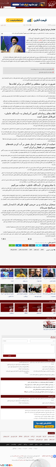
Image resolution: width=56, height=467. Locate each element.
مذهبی (7, 444)
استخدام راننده (31, 440)
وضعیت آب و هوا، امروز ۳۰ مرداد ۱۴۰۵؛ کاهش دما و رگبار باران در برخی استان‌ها (39, 410)
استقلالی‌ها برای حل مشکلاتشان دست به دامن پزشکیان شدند (41, 69)
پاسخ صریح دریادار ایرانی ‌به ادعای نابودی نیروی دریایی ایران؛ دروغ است (17, 372)
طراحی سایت (38, 436)
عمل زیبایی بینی (14, 436)
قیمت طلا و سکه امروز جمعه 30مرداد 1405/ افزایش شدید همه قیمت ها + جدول (39, 412)
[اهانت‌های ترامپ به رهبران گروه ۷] (49, 324)
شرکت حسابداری (51, 436)
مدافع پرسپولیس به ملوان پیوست (48, 367)
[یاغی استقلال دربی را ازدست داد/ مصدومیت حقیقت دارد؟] (49, 288)
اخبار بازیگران (26, 436)
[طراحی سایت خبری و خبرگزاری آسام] (54, 456)
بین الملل (25, 444)
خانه (5, 25)
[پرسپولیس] (7, 307)
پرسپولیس (11, 313)
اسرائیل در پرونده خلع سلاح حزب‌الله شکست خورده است (44, 418)
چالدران (40, 40)
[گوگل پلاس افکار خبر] (9, 465)
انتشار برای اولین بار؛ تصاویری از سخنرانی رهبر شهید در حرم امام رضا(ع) (39, 387)
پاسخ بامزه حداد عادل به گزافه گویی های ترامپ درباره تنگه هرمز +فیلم (39, 392)
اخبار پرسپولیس (6, 436)
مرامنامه (30, 448)
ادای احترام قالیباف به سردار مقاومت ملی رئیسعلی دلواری (17, 364)
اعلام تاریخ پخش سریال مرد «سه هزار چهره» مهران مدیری (18, 367)
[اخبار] (49, 307)
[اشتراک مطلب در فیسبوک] (45, 245)
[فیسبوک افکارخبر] (7, 465)
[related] (2, 33)
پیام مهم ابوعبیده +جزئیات (23, 369)
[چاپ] (5, 239)
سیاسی (2, 25)
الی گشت (32, 436)
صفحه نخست (47, 444)
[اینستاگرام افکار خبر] (3, 465)
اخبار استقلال (51, 440)
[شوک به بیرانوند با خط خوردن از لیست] (7, 273)
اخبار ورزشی (39, 313)
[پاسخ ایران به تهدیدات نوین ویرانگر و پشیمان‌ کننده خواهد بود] (21, 288)
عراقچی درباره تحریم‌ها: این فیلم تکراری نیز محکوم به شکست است (42, 375)
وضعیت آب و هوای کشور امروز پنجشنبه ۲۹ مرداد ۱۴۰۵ (44, 414)
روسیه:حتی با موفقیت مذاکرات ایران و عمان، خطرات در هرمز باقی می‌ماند (39, 385)
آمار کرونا (44, 436)
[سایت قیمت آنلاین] (28, 20)
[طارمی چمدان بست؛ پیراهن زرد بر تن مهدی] (21, 273)
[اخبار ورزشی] (35, 307)
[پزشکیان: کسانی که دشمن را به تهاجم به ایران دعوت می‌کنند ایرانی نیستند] (49, 273)
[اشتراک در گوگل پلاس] (52, 245)
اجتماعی (20, 444)
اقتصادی (31, 444)
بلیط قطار (20, 436)
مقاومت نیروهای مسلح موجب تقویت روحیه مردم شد (44, 416)
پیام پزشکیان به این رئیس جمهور (48, 369)
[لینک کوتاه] (1, 239)
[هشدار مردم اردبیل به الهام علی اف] (18, 245)
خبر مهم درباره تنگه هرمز (23, 362)
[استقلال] (21, 307)
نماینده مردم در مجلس (23, 249)
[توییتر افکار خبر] (5, 465)
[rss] (11, 465)
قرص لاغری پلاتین (39, 440)
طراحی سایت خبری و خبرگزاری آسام (47, 456)
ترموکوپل (46, 440)
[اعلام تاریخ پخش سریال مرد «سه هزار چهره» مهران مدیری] (35, 273)
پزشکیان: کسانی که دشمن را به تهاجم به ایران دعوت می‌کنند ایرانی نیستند (42, 363)
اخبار (54, 313)
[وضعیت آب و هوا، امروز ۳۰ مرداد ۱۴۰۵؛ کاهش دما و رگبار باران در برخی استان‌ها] (7, 288)
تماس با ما (25, 448)
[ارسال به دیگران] (3, 239)
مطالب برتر (51, 301)
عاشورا (31, 249)
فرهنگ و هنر (13, 444)
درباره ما (35, 448)
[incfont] (30, 239)
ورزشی (36, 444)
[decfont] (28, 239)
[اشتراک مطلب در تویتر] (39, 245)
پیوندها (19, 448)
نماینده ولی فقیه (14, 249)
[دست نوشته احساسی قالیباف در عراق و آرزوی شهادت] (35, 288)
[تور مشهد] (28, 6)
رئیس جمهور (36, 249)
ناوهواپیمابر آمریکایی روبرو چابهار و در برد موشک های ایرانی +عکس (40, 382)
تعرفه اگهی (15, 448)
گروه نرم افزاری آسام (21, 460)
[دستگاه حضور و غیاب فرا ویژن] (44, 428)
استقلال (42, 249)
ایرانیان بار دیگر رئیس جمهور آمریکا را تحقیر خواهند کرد (44, 371)
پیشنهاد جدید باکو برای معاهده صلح (45, 72)
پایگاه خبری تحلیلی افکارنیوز (18, 456)
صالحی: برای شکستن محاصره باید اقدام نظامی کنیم (43, 389)
